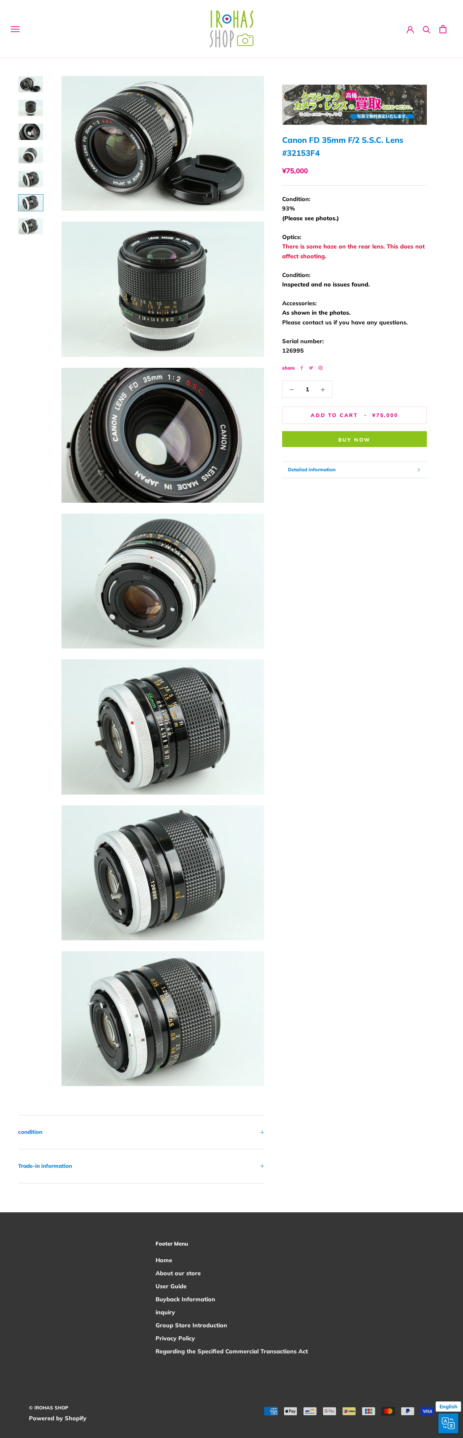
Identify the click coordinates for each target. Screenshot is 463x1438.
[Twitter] (311, 368)
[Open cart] (442, 29)
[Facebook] (302, 368)
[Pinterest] (320, 368)
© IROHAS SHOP (48, 1408)
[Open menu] (15, 29)
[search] (426, 29)
